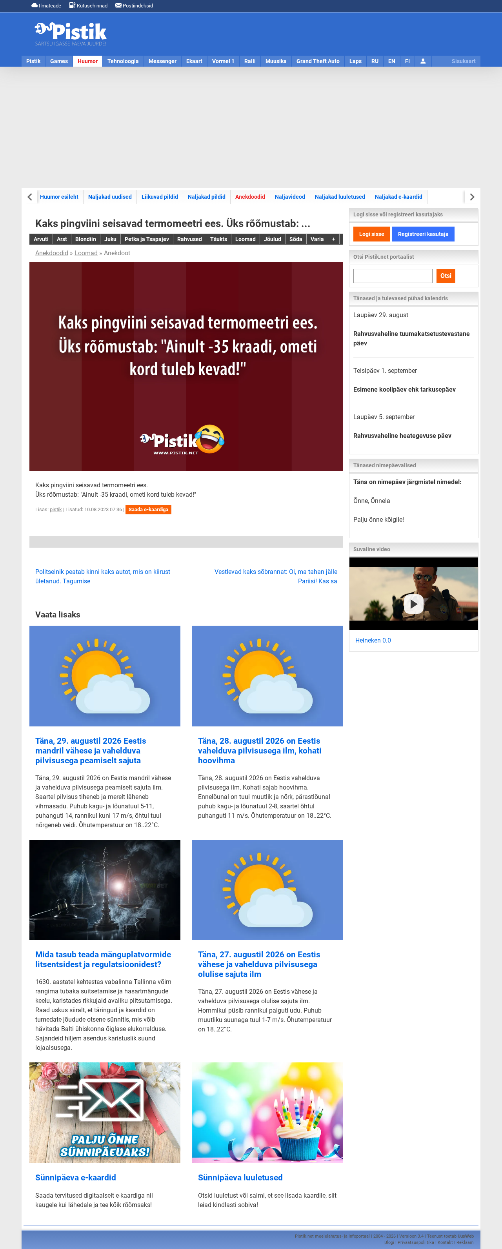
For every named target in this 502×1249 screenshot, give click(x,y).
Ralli (250, 61)
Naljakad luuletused (340, 197)
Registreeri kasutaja (423, 234)
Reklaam (465, 1242)
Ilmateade (49, 6)
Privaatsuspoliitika (416, 1242)
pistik (56, 509)
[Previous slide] (30, 197)
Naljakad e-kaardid (398, 197)
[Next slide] (471, 197)
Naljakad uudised (110, 197)
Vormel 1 (223, 61)
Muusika (276, 61)
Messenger (162, 61)
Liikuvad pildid (160, 197)
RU (374, 61)
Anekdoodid (250, 197)
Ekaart (194, 61)
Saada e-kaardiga (148, 509)
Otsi (445, 276)
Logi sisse (371, 234)
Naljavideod (290, 197)
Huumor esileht (59, 197)
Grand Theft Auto (318, 61)
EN (391, 61)
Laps (355, 61)
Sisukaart (464, 61)
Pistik (33, 61)
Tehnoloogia (123, 61)
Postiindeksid (137, 6)
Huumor (88, 61)
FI (407, 61)
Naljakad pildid (207, 197)
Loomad (86, 253)
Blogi (389, 1242)
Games (59, 61)
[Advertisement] (251, 127)
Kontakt (445, 1242)
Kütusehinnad (91, 6)
